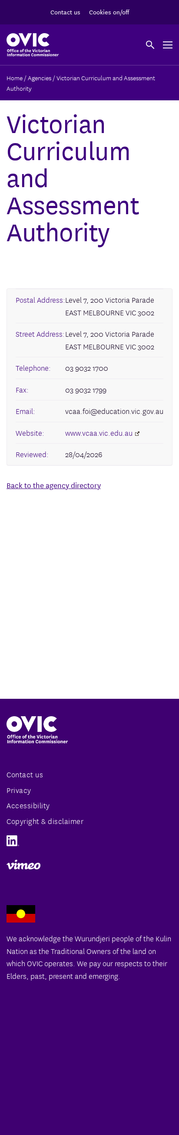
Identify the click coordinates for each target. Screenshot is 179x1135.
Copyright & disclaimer (45, 820)
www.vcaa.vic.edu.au (99, 432)
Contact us (65, 12)
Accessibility (28, 805)
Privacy (19, 789)
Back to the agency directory (54, 484)
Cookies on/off (109, 12)
